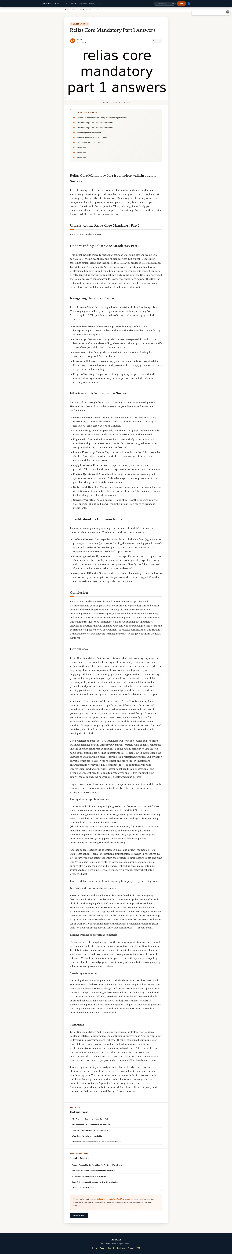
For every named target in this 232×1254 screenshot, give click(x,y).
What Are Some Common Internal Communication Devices (96, 1142)
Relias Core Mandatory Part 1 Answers (113, 1199)
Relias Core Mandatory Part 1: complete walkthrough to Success (102, 118)
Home (57, 4)
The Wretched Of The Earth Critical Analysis (91, 1124)
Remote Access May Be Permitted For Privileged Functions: (97, 1165)
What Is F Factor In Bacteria (84, 1188)
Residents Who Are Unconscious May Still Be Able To (93, 1170)
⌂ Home (181, 4)
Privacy (92, 4)
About (65, 4)
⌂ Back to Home (79, 1215)
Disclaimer (83, 4)
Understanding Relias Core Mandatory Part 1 (95, 123)
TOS (99, 4)
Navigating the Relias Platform (89, 132)
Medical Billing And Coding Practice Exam (89, 1176)
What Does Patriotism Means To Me (87, 1136)
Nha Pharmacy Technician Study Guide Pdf (90, 1119)
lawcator (47, 3)
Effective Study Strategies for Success (92, 137)
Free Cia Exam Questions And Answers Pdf (90, 1130)
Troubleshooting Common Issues (90, 142)
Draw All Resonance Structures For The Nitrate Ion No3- (95, 1182)
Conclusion (81, 147)
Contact (73, 4)
